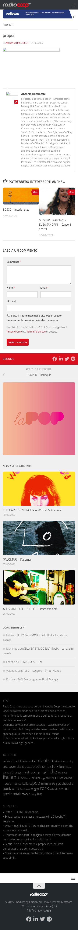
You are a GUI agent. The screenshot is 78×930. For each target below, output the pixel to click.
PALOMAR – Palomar (17, 559)
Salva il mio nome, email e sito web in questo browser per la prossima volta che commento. (34, 318)
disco (29, 767)
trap (40, 794)
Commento (14, 261)
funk (62, 767)
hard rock (29, 772)
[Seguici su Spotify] (73, 358)
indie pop (62, 772)
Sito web (11, 301)
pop (36, 783)
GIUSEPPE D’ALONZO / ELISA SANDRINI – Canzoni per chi (55, 225)
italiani (10, 777)
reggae (35, 789)
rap (18, 788)
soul (66, 789)
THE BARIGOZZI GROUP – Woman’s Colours (32, 510)
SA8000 (10, 711)
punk (7, 788)
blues (22, 761)
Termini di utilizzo (36, 331)
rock (44, 788)
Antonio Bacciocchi (17, 42)
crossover (9, 767)
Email (44, 287)
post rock (46, 783)
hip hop (41, 772)
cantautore (43, 761)
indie (51, 771)
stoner (26, 794)
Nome (11, 287)
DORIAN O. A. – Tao (31, 662)
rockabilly (53, 789)
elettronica (42, 766)
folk (55, 766)
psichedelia (65, 783)
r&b (13, 789)
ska (61, 789)
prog (54, 783)
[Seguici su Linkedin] (60, 358)
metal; (50, 778)
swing (33, 794)
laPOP (35, 778)
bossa (28, 762)
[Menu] (73, 5)
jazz (21, 778)
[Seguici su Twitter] (67, 358)
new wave (64, 777)
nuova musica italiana (17, 783)
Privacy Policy (14, 331)
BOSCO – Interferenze (16, 209)
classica (59, 761)
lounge (42, 778)
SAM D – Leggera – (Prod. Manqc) (41, 670)
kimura (27, 778)
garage (7, 772)
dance (22, 766)
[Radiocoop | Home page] (21, 5)
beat (15, 761)
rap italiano (25, 789)
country (68, 761)
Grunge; (17, 772)
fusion (69, 766)
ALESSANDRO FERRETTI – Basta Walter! (30, 609)
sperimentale (12, 794)
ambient (7, 761)
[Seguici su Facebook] (54, 358)
